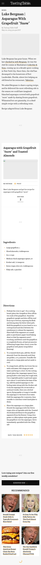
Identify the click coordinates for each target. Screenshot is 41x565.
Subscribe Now (19, 483)
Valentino (29, 80)
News (4, 10)
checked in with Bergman (16, 61)
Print (19, 184)
